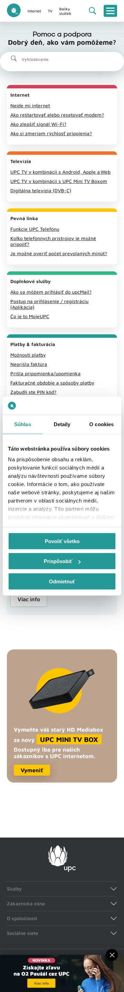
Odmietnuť (62, 581)
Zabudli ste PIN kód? (33, 392)
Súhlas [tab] (22, 424)
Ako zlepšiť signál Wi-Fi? (38, 124)
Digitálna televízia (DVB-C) (40, 190)
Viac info (29, 599)
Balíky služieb (65, 11)
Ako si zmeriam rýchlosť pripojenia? (51, 133)
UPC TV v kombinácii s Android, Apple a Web (60, 172)
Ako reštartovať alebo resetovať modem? (57, 115)
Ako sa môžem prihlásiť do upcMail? (51, 292)
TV (50, 11)
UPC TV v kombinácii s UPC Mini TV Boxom (58, 181)
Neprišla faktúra (28, 364)
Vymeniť (32, 770)
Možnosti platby (28, 355)
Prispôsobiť (58, 561)
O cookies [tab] (101, 424)
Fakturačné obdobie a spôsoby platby (52, 383)
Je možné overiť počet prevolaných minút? (58, 253)
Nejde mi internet (30, 105)
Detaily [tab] (62, 424)
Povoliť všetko (62, 541)
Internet (34, 11)
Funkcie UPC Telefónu (34, 229)
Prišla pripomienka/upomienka (45, 373)
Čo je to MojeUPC (29, 316)
